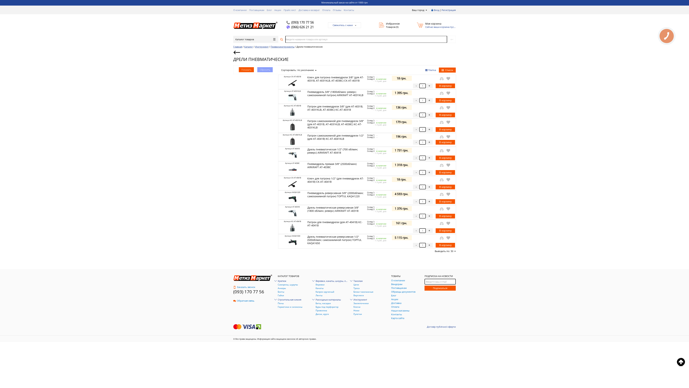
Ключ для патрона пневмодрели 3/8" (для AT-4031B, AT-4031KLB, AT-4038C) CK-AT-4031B (335, 79)
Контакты (349, 10)
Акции (277, 10)
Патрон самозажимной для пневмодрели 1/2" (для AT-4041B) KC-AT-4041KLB (335, 137)
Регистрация (449, 10)
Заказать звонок (246, 287)
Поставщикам (256, 10)
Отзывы (337, 10)
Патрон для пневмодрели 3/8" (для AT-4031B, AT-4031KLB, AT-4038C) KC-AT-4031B (335, 108)
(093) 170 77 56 (302, 22)
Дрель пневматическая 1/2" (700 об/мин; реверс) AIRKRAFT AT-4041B (332, 151)
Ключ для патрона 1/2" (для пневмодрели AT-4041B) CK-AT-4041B (335, 180)
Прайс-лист (290, 10)
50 (452, 251)
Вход (436, 10)
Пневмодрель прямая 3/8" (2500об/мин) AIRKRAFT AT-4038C (332, 165)
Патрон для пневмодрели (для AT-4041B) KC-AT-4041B (334, 223)
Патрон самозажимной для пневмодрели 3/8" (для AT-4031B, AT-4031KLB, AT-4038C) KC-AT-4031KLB (335, 124)
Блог (269, 10)
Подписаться (440, 288)
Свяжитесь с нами (343, 25)
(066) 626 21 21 (302, 27)
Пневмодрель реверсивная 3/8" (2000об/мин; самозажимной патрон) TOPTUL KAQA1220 (335, 194)
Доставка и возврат (309, 10)
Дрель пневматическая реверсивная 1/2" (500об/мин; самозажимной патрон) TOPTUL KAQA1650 (334, 240)
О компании (240, 10)
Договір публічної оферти (441, 326)
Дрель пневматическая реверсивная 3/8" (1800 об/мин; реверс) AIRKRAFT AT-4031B (333, 209)
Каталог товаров (244, 39)
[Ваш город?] (426, 10)
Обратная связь (245, 300)
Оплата (326, 10)
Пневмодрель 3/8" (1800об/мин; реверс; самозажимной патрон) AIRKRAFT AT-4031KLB (335, 93)
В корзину (445, 85)
